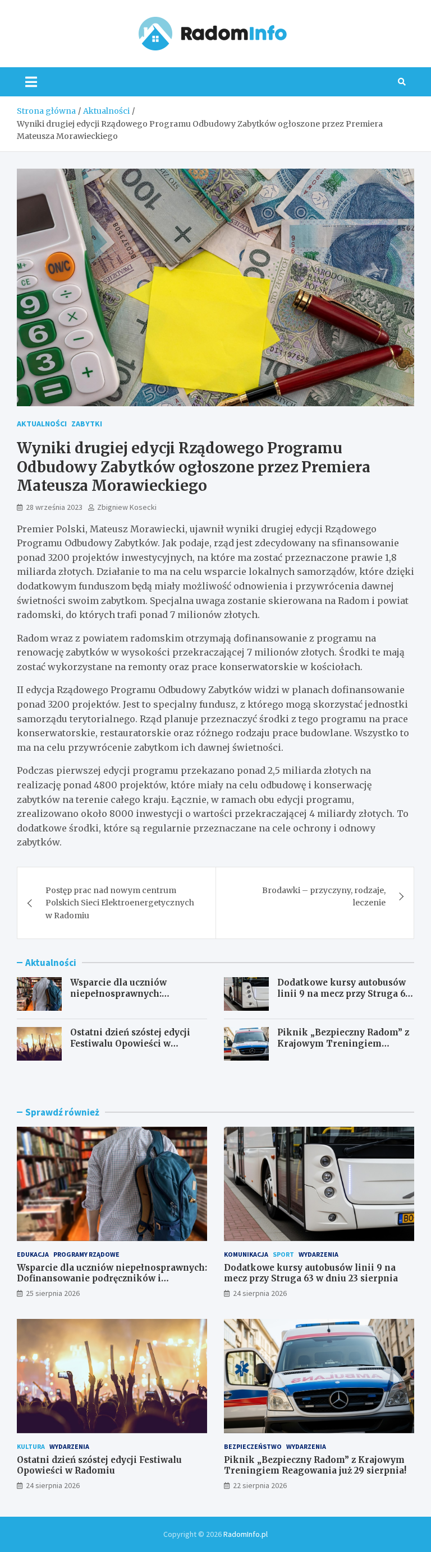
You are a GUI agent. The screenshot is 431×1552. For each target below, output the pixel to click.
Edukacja (33, 1254)
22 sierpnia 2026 (260, 1485)
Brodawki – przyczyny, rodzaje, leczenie (324, 896)
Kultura (31, 1446)
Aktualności (42, 424)
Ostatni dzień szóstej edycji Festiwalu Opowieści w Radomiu (130, 1043)
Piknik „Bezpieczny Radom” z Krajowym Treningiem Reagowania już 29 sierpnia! (343, 1043)
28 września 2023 (54, 507)
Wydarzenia (318, 1254)
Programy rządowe (86, 1254)
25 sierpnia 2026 (53, 1293)
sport (283, 1254)
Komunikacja (246, 1254)
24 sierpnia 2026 (260, 1293)
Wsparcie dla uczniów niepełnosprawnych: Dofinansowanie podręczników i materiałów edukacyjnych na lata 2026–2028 (112, 1284)
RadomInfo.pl (245, 1534)
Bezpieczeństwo (253, 1446)
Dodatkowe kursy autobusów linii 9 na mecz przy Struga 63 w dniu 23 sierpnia (343, 993)
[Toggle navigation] (31, 81)
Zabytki (86, 424)
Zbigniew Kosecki (127, 507)
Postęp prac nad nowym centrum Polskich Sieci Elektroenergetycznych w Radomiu (119, 903)
